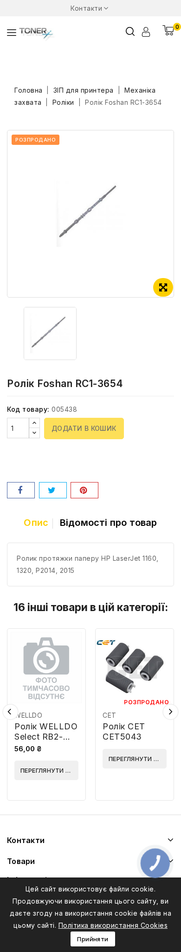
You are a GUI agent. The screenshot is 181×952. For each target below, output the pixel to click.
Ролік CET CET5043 (124, 731)
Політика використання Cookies (113, 925)
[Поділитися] (20, 490)
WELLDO (28, 715)
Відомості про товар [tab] (108, 522)
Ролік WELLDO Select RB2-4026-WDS (46, 736)
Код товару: (28, 409)
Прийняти (92, 939)
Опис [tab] (36, 522)
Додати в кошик (84, 428)
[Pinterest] (84, 490)
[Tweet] (52, 490)
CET (109, 715)
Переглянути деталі (49, 770)
